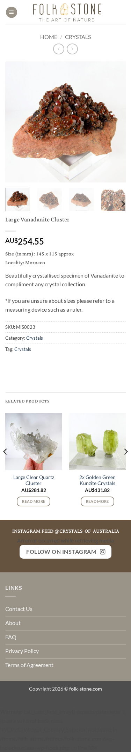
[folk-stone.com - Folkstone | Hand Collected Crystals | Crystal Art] (67, 12)
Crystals (78, 36)
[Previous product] (72, 49)
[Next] (114, 122)
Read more (33, 501)
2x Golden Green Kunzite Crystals (97, 480)
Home (48, 36)
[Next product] (58, 49)
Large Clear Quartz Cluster (33, 480)
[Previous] (16, 122)
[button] (11, 12)
